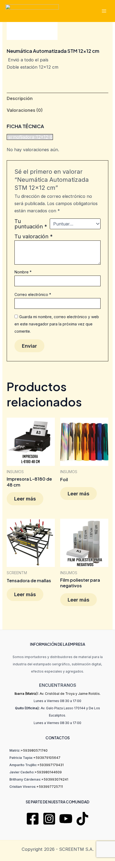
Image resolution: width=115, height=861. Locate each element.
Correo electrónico (32, 294)
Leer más (25, 499)
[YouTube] (65, 818)
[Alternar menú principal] (104, 11)
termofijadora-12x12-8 (30, 137)
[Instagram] (49, 818)
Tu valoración (33, 236)
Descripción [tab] (20, 98)
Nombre (23, 272)
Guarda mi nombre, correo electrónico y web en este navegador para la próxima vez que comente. (56, 323)
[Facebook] (32, 818)
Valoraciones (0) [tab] (25, 110)
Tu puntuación (30, 223)
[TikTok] (82, 818)
